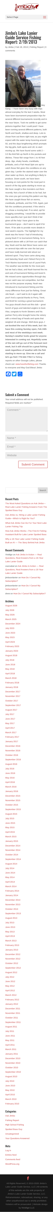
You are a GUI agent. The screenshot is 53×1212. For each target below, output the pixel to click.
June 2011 (10, 1036)
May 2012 (10, 986)
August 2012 (11, 972)
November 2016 (12, 750)
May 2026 (10, 614)
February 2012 (12, 999)
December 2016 (12, 746)
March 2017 (10, 732)
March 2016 (10, 787)
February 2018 (12, 682)
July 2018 (9, 660)
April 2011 (10, 1045)
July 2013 (9, 922)
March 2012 (10, 995)
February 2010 (12, 1103)
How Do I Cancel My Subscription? (29, 593)
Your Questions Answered (17, 1138)
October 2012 (11, 963)
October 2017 (11, 701)
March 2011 (10, 1049)
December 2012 (12, 954)
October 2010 (11, 1067)
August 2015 (11, 814)
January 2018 (11, 687)
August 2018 (11, 655)
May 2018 (10, 669)
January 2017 (11, 741)
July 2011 (9, 1031)
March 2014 (10, 886)
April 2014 (10, 882)
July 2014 (9, 868)
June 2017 (10, 719)
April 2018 (10, 673)
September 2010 (13, 1072)
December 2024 (12, 623)
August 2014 (11, 864)
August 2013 (11, 918)
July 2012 (9, 977)
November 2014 (12, 850)
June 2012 (10, 981)
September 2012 (13, 968)
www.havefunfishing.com (27, 364)
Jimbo (11, 47)
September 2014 (13, 859)
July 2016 (9, 768)
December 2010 (12, 1058)
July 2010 (9, 1081)
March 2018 (10, 678)
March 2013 (10, 940)
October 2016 (11, 755)
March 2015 (10, 836)
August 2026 (11, 605)
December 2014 (12, 845)
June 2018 (10, 664)
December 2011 (12, 1008)
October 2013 (11, 909)
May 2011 (9, 1040)
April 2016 (10, 782)
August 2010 (11, 1076)
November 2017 (12, 696)
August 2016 (11, 764)
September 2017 (13, 705)
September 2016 (13, 759)
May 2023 (10, 637)
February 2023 (12, 646)
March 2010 (10, 1099)
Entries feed (10, 1155)
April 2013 (10, 936)
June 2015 (10, 823)
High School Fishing (14, 1124)
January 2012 (11, 1004)
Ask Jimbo (10, 1116)
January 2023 (11, 651)
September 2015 (13, 809)
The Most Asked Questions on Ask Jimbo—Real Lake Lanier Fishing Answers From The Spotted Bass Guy (26, 507)
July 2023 (9, 628)
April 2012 (10, 990)
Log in (8, 1150)
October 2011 (11, 1017)
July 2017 (9, 714)
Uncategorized (12, 1134)
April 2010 (10, 1094)
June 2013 (10, 927)
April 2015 (10, 832)
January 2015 (11, 841)
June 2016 (10, 773)
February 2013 (12, 945)
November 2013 (12, 904)
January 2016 (11, 791)
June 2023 (10, 633)
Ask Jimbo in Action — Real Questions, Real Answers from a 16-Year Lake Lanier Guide (24, 558)
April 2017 (10, 728)
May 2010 (10, 1090)
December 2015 (12, 796)
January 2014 (11, 895)
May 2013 (10, 931)
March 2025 (10, 619)
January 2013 (11, 950)
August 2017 (11, 710)
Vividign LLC (27, 1208)
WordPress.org (12, 1164)
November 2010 (12, 1063)
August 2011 (11, 1026)
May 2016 (10, 778)
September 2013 (13, 913)
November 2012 (12, 959)
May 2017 (10, 723)
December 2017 (12, 691)
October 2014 (11, 854)
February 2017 (12, 737)
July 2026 (9, 610)
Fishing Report (36, 47)
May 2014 (10, 877)
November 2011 (12, 1013)
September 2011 (13, 1022)
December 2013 (12, 900)
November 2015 (12, 800)
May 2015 (10, 827)
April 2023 (10, 642)
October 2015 (11, 805)
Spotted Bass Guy (13, 1129)
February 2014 (12, 891)
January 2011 (11, 1054)
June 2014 (10, 873)
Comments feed (12, 1159)
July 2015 (9, 818)
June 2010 (10, 1085)
